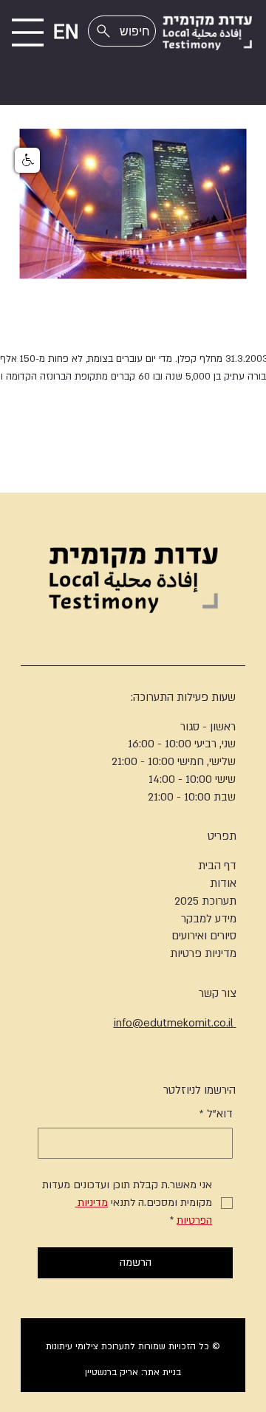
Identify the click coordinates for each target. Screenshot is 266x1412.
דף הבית (217, 865)
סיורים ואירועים (203, 935)
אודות (223, 883)
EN (66, 32)
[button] (27, 160)
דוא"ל (216, 1113)
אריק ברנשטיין (111, 1372)
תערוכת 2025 (205, 901)
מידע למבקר (208, 918)
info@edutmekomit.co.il (175, 1022)
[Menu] (28, 32)
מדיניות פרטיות (203, 953)
